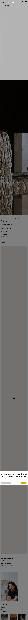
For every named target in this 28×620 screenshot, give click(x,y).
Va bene (24, 483)
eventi (4, 5)
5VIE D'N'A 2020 (11, 5)
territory (19, 5)
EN (23, 2)
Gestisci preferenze (6, 483)
